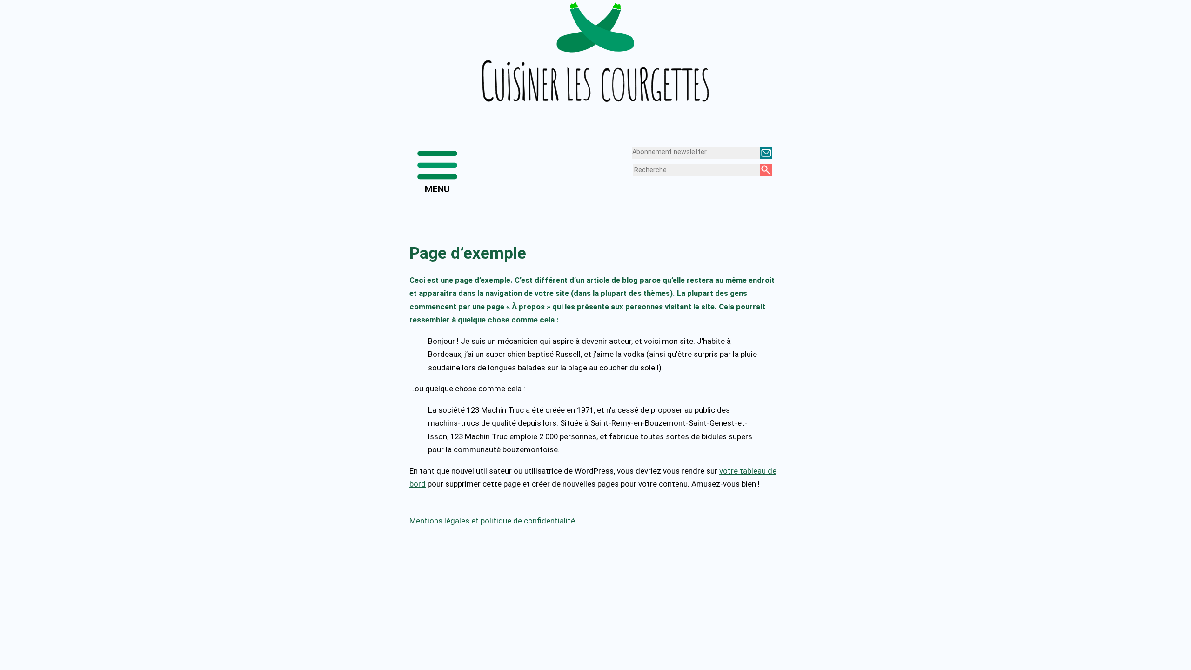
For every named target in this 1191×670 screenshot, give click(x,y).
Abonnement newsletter (669, 152)
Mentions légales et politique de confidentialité (492, 520)
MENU (437, 189)
